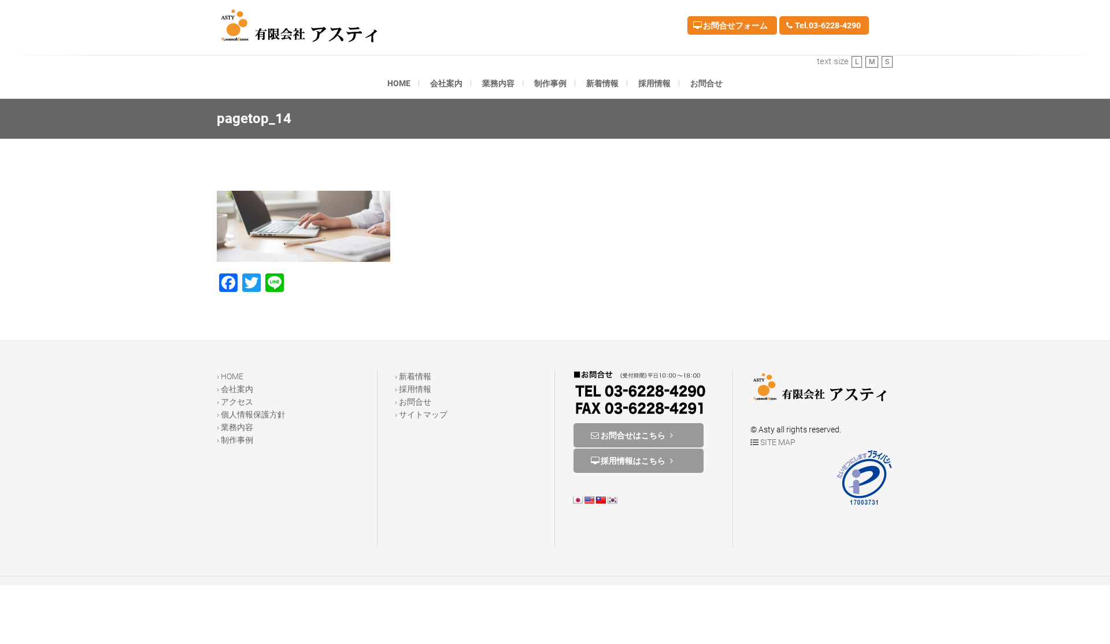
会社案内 (446, 83)
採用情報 (654, 83)
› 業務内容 (235, 427)
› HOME (230, 376)
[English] (589, 500)
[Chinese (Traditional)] (600, 500)
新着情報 (602, 83)
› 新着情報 (413, 376)
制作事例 (550, 83)
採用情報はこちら (633, 460)
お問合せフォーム (734, 25)
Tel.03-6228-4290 (827, 25)
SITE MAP (777, 442)
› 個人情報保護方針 (251, 414)
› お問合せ (413, 401)
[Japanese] (577, 500)
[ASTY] (302, 26)
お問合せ (706, 83)
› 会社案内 (235, 389)
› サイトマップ (421, 414)
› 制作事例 (235, 440)
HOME (398, 83)
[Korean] (612, 500)
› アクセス (235, 401)
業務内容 (498, 83)
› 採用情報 (413, 389)
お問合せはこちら (633, 435)
